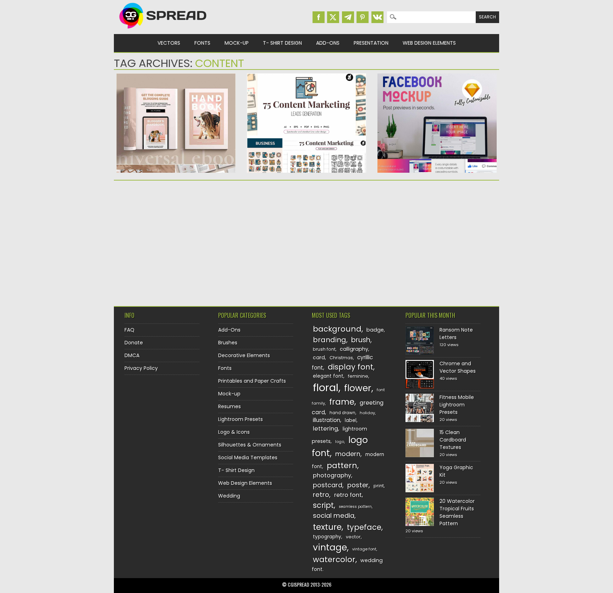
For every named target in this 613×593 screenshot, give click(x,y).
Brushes (227, 342)
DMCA (132, 355)
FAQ (129, 329)
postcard (327, 485)
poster (358, 485)
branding (329, 340)
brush (360, 340)
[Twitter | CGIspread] (333, 17)
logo (339, 441)
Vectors (169, 42)
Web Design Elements (429, 42)
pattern (342, 465)
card (319, 357)
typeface (364, 527)
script (323, 505)
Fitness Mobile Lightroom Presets (457, 405)
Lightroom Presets (240, 419)
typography (327, 536)
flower (357, 388)
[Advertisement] (176, 240)
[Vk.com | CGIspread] (377, 17)
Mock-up (237, 42)
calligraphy (354, 349)
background (337, 328)
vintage (330, 547)
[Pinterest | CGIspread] (363, 17)
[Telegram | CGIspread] (348, 17)
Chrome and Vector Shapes (458, 367)
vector (353, 537)
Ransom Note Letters (456, 333)
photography (332, 475)
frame (341, 402)
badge (375, 329)
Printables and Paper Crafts (252, 380)
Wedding (229, 495)
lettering (325, 429)
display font (350, 367)
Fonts (202, 42)
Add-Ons (327, 42)
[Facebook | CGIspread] (319, 17)
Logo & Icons (234, 432)
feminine (358, 376)
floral (325, 387)
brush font (324, 349)
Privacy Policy (141, 368)
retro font (348, 495)
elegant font (328, 376)
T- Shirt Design (282, 42)
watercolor (334, 559)
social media (333, 515)
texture (327, 527)
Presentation (371, 42)
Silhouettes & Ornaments (249, 444)
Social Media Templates (247, 457)
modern (347, 453)
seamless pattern (355, 506)
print (379, 485)
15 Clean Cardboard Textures (453, 440)
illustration (326, 420)
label (351, 420)
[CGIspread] (163, 30)
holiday (367, 413)
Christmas (341, 358)
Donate (134, 342)
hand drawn (342, 413)
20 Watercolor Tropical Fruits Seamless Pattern (457, 512)
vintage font (364, 549)
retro (321, 494)
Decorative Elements (244, 355)
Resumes (229, 406)
